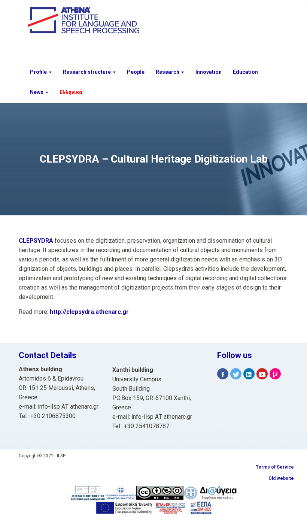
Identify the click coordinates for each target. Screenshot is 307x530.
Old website (281, 478)
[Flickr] (275, 374)
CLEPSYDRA (37, 240)
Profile (39, 72)
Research (168, 72)
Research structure (87, 72)
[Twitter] (235, 374)
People (136, 72)
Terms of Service (275, 467)
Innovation (208, 72)
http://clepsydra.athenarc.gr (89, 311)
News (37, 92)
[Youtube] (262, 374)
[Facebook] (222, 374)
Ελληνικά (71, 92)
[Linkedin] (249, 374)
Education (245, 72)
